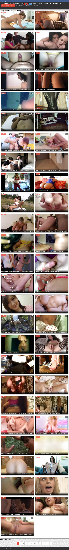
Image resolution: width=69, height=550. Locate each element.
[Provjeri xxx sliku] (28, 5)
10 (42, 543)
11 (45, 543)
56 (48, 543)
